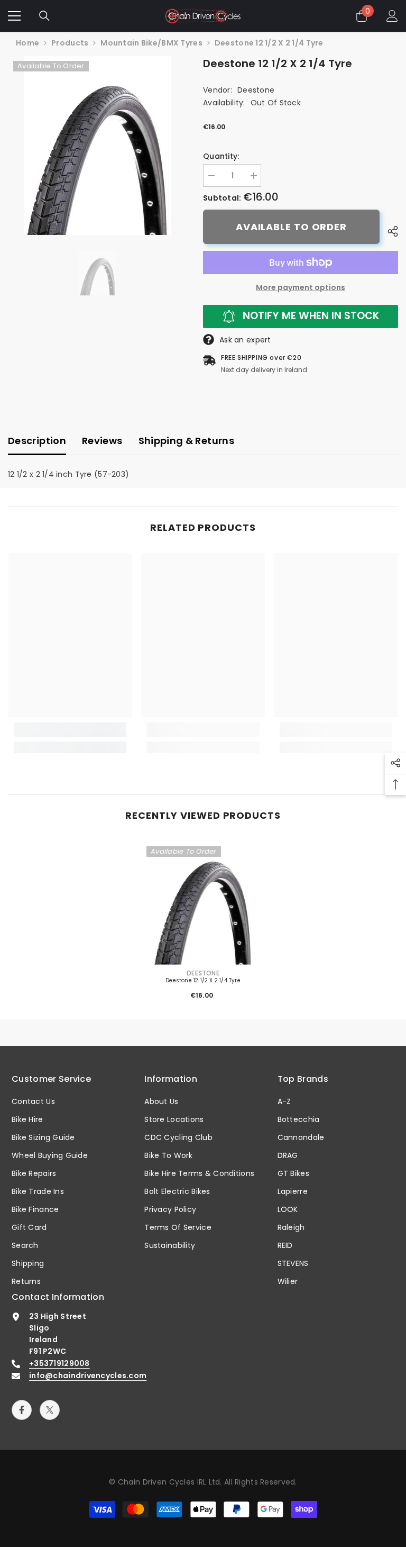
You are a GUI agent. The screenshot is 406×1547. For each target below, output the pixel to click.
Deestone (255, 90)
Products (69, 43)
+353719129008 (59, 1363)
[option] (97, 145)
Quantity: (221, 156)
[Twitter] (50, 1410)
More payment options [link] (300, 287)
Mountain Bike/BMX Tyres (151, 43)
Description (37, 440)
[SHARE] (389, 231)
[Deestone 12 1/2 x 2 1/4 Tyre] (203, 903)
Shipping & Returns (186, 440)
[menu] (14, 16)
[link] (70, 733)
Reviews (102, 440)
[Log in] (392, 16)
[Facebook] (22, 1410)
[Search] (44, 16)
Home (27, 43)
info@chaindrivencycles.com (87, 1375)
